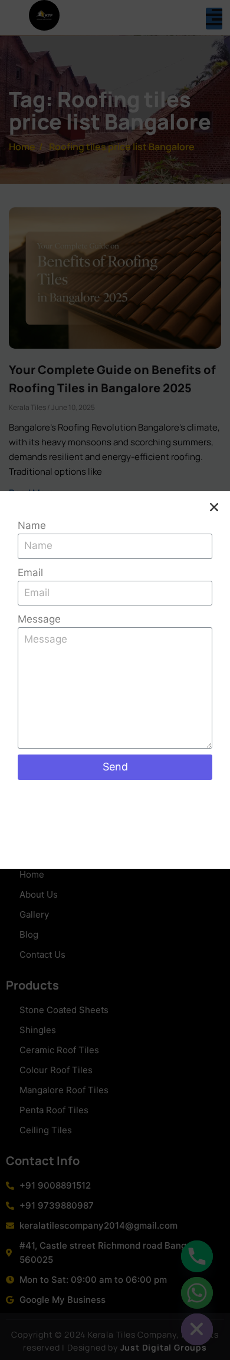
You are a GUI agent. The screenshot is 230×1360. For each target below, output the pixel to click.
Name (32, 525)
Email (30, 572)
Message (39, 619)
